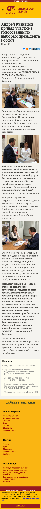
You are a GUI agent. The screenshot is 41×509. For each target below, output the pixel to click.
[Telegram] (38, 49)
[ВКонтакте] (24, 49)
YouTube (6, 454)
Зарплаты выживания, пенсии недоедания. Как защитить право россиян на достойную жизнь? (18, 372)
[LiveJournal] (35, 49)
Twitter (6, 425)
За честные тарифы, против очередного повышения (15, 379)
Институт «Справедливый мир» (15, 468)
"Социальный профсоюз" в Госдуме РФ (20, 392)
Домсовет (7, 481)
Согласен (20, 506)
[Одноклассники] (27, 49)
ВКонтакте (7, 428)
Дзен (5, 423)
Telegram (6, 421)
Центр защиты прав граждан (14, 470)
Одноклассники (9, 430)
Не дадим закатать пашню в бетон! (19, 366)
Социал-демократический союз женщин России (15, 478)
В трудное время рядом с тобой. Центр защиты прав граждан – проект (20, 386)
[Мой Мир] (30, 49)
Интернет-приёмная (11, 418)
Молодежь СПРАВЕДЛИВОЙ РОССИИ (14, 474)
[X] (33, 49)
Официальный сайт (10, 416)
